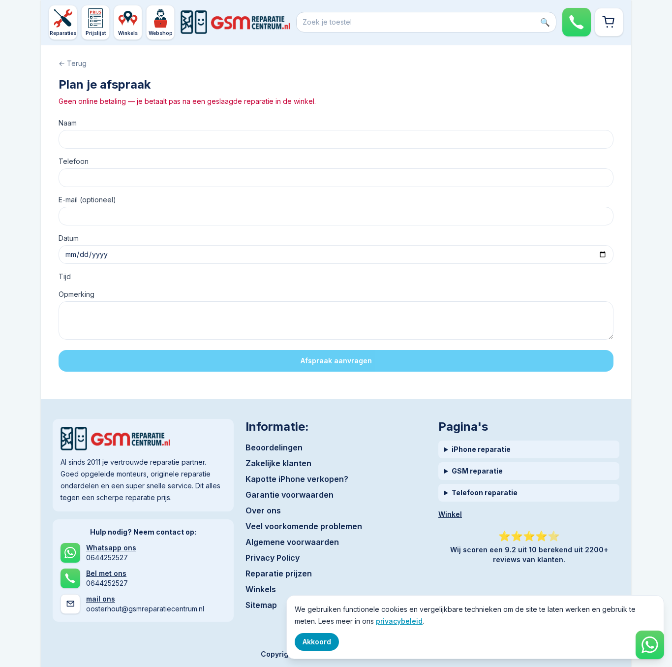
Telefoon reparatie (485, 492)
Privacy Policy (272, 558)
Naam (68, 123)
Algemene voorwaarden (292, 542)
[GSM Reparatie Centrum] (235, 22)
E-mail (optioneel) (87, 199)
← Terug (73, 63)
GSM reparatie (477, 471)
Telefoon (74, 161)
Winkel (450, 514)
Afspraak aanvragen (336, 360)
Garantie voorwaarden (289, 495)
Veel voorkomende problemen (303, 526)
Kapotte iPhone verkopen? (296, 479)
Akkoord (317, 641)
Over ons (263, 510)
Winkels (260, 589)
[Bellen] (576, 22)
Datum (69, 238)
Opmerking (76, 294)
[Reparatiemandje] (609, 22)
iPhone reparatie (481, 449)
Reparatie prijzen (278, 573)
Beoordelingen (274, 447)
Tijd (65, 276)
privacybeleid (399, 621)
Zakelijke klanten (278, 463)
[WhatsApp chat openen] (650, 645)
